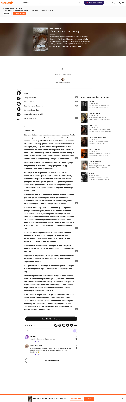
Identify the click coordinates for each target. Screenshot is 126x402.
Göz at (17, 3)
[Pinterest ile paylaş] (19, 104)
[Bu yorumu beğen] (76, 339)
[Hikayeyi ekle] (19, 114)
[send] (74, 330)
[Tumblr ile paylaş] (19, 109)
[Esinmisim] (27, 337)
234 (70, 74)
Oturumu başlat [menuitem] (111, 3)
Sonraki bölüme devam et (51, 319)
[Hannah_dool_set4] (27, 346)
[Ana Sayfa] (7, 3)
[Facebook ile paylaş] (19, 93)
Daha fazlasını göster (51, 360)
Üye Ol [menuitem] (121, 3)
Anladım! (7, 13)
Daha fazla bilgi (19, 13)
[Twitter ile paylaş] (19, 98)
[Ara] (36, 2)
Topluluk (26, 3)
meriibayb (59, 82)
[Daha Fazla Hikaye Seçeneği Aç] (19, 120)
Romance (52, 34)
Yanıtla (37, 342)
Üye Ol (89, 399)
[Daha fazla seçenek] (76, 336)
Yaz (80, 3)
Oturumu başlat (76, 399)
